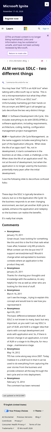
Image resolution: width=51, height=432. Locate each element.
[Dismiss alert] (47, 4)
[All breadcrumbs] (4, 61)
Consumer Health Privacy (13, 424)
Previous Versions (24, 417)
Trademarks (7, 428)
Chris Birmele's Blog (18, 61)
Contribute (7, 421)
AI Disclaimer (8, 417)
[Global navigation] (2, 28)
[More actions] (46, 61)
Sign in (46, 28)
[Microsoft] (25, 28)
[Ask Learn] (42, 61)
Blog (37, 417)
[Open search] (39, 28)
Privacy (18, 421)
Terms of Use (35, 424)
